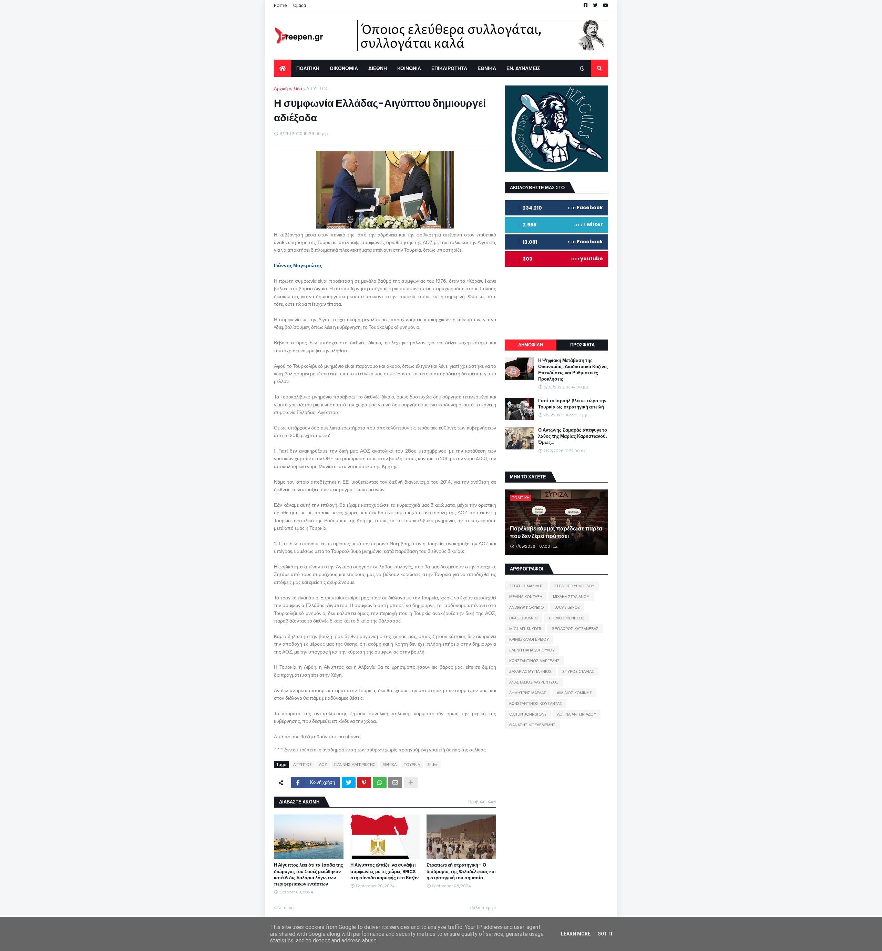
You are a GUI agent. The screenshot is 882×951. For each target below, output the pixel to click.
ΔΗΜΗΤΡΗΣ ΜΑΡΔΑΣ (527, 693)
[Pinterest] (364, 782)
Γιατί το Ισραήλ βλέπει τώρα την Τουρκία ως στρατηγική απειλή (572, 404)
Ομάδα (299, 5)
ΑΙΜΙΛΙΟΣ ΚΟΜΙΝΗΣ (574, 693)
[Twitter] (349, 782)
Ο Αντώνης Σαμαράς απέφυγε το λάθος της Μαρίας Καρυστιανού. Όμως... (572, 436)
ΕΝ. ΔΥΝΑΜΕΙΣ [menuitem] (523, 68)
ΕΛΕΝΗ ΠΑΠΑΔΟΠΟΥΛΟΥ (532, 650)
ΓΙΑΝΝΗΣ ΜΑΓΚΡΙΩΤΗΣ (354, 764)
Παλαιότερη (481, 907)
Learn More (576, 934)
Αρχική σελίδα (288, 88)
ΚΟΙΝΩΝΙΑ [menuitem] (409, 68)
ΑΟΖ (323, 764)
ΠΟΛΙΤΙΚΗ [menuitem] (307, 68)
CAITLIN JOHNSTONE (527, 714)
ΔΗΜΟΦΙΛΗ (530, 345)
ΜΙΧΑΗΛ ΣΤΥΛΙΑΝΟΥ (571, 596)
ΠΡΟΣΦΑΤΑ (582, 345)
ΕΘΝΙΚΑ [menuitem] (487, 68)
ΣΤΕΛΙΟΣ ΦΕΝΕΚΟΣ (566, 618)
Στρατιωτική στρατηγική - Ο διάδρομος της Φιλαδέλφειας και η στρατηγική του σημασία (461, 871)
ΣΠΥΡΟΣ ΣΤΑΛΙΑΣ (578, 671)
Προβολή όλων (482, 802)
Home (280, 5)
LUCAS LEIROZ (567, 607)
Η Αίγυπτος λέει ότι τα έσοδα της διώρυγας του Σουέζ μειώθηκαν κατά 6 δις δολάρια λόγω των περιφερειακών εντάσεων (308, 874)
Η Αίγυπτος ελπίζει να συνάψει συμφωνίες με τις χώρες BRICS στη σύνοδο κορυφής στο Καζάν (384, 871)
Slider (432, 764)
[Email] (395, 782)
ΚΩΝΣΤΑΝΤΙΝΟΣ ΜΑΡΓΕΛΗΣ (534, 661)
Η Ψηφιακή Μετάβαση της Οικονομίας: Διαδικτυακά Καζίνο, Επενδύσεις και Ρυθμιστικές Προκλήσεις (573, 370)
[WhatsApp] (380, 782)
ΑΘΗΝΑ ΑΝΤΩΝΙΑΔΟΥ (576, 714)
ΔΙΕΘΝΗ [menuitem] (377, 68)
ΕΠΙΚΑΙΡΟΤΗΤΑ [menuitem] (449, 68)
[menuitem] (282, 68)
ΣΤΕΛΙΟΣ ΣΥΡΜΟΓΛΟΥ (574, 586)
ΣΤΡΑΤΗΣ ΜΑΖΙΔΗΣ (526, 586)
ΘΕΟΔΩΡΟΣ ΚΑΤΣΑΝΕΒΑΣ (575, 628)
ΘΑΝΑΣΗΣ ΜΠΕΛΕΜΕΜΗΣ (532, 725)
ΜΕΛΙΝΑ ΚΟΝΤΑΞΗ (525, 596)
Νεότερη (285, 907)
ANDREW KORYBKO (526, 607)
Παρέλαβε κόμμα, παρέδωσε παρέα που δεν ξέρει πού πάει (556, 532)
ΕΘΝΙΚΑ (389, 764)
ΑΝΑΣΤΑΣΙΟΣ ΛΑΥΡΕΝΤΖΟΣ (533, 682)
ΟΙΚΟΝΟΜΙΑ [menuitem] (344, 68)
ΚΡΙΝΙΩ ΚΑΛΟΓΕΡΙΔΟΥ (529, 639)
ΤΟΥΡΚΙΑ (412, 764)
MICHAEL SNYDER (525, 628)
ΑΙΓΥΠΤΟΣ (317, 88)
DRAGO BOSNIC (523, 618)
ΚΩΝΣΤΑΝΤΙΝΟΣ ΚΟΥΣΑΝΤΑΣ (535, 703)
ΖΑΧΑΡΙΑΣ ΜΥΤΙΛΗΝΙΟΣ (530, 671)
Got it (605, 934)
